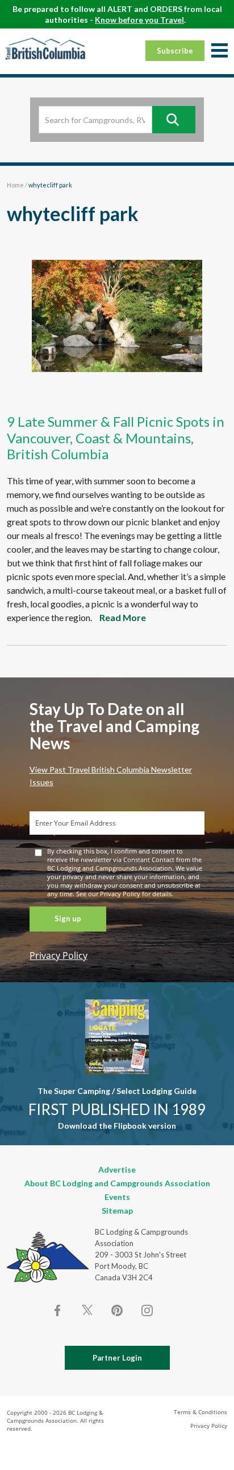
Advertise (117, 1169)
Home (15, 185)
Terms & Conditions (200, 1412)
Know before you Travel (139, 19)
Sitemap (117, 1210)
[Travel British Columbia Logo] (45, 48)
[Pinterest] (117, 1310)
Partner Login (117, 1357)
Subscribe (175, 50)
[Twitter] (87, 1309)
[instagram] (146, 1310)
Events (117, 1197)
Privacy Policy (58, 955)
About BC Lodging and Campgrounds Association (117, 1183)
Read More (122, 617)
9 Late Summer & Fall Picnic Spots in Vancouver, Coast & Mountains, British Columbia (115, 438)
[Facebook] (58, 1310)
